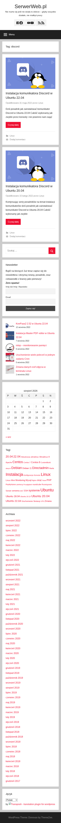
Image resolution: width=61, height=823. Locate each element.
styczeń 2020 (12, 663)
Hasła (51, 468)
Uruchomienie (27, 501)
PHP (49, 480)
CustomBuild (46, 462)
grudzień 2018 (13, 727)
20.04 (9, 456)
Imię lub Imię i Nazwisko (16, 287)
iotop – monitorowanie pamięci (31, 345)
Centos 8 (35, 462)
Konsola (37, 475)
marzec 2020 (12, 653)
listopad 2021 (12, 570)
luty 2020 (10, 658)
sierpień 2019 (12, 688)
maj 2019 (10, 702)
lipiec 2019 (11, 692)
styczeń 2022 (12, 560)
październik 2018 (14, 737)
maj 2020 (10, 643)
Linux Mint (10, 480)
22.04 (16, 456)
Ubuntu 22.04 (13, 501)
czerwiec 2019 (13, 697)
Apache (9, 462)
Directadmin (40, 468)
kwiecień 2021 (13, 594)
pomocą (20, 484)
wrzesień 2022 (13, 520)
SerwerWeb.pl (31, 6)
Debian (16, 468)
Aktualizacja (25, 457)
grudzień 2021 (13, 565)
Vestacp (36, 501)
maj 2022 (10, 540)
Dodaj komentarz (18, 139)
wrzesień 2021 (13, 579)
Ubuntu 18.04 (13, 496)
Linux (40, 103)
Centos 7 (27, 463)
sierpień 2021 (12, 584)
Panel (44, 480)
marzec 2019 (12, 712)
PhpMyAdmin (11, 484)
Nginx (34, 480)
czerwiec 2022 (13, 535)
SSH (26, 490)
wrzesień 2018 (13, 742)
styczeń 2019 (12, 722)
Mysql (28, 480)
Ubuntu (47, 490)
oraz (39, 480)
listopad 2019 (12, 673)
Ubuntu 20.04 (40, 496)
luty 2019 (10, 717)
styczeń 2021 (12, 609)
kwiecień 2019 (13, 707)
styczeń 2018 (12, 776)
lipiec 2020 (11, 633)
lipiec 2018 (11, 746)
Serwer (8, 491)
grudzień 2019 (13, 668)
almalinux (35, 457)
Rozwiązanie (47, 484)
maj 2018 (10, 756)
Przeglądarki (27, 484)
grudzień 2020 (13, 614)
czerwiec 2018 (13, 751)
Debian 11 (27, 468)
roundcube (37, 484)
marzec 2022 (12, 550)
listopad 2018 (12, 732)
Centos (17, 462)
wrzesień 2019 (13, 682)
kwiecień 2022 (13, 545)
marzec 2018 (12, 766)
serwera (15, 491)
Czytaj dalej (13, 125)
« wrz (8, 437)
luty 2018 (10, 771)
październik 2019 (14, 678)
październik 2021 (14, 574)
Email (8, 297)
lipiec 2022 (11, 530)
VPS (42, 501)
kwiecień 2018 (13, 761)
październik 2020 (14, 624)
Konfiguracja (28, 475)
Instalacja (14, 474)
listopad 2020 (12, 619)
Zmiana (48, 501)
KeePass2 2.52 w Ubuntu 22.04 (32, 323)
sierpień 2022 (12, 525)
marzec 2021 (12, 599)
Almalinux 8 (44, 457)
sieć (21, 491)
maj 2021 (10, 589)
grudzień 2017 (13, 781)
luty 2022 (10, 555)
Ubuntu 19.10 (25, 497)
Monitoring (20, 480)
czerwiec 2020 (13, 638)
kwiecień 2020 (13, 648)
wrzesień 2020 (13, 628)
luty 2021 (10, 604)
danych (8, 468)
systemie (34, 490)
